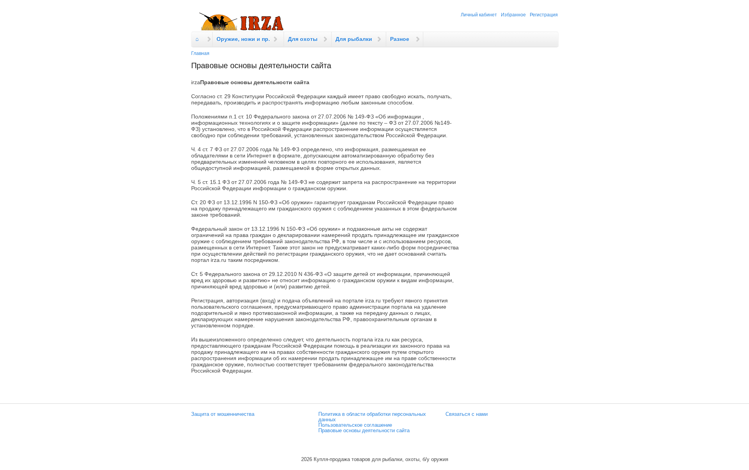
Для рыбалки (353, 39)
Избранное (513, 15)
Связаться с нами (466, 414)
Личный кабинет (479, 15)
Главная (200, 53)
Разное (399, 39)
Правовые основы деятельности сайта (364, 430)
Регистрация (544, 15)
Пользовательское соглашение (355, 425)
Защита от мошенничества (222, 414)
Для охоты (303, 39)
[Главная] (241, 22)
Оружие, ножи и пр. (243, 39)
